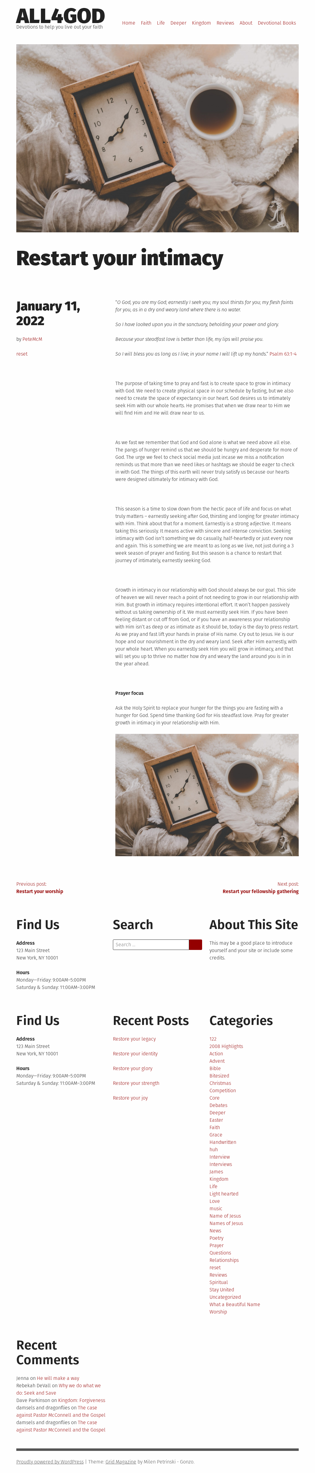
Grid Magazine (121, 1462)
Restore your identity (135, 1054)
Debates (218, 1105)
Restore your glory (132, 1068)
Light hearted (223, 1194)
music (215, 1208)
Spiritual (218, 1282)
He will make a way (58, 1378)
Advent (217, 1061)
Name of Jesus (225, 1216)
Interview (219, 1157)
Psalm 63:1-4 (283, 354)
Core (214, 1098)
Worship (218, 1312)
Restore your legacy (134, 1039)
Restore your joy (130, 1098)
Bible (215, 1068)
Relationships (224, 1260)
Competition (222, 1090)
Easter (216, 1120)
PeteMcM (32, 339)
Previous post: (39, 887)
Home (128, 23)
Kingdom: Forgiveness (81, 1400)
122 (213, 1039)
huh (213, 1149)
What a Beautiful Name (234, 1304)
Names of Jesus (226, 1223)
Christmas (220, 1083)
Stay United (221, 1290)
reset (21, 354)
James (216, 1172)
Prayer (216, 1245)
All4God (60, 16)
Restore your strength (136, 1083)
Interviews (220, 1164)
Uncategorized (225, 1297)
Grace (215, 1135)
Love (214, 1201)
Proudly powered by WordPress (50, 1462)
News (215, 1231)
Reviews (225, 23)
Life (161, 23)
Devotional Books (277, 23)
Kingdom (201, 23)
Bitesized (219, 1076)
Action (216, 1054)
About (246, 23)
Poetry (216, 1238)
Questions (220, 1253)
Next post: (261, 887)
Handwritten (222, 1142)
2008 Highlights (226, 1046)
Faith (146, 23)
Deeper (178, 23)
